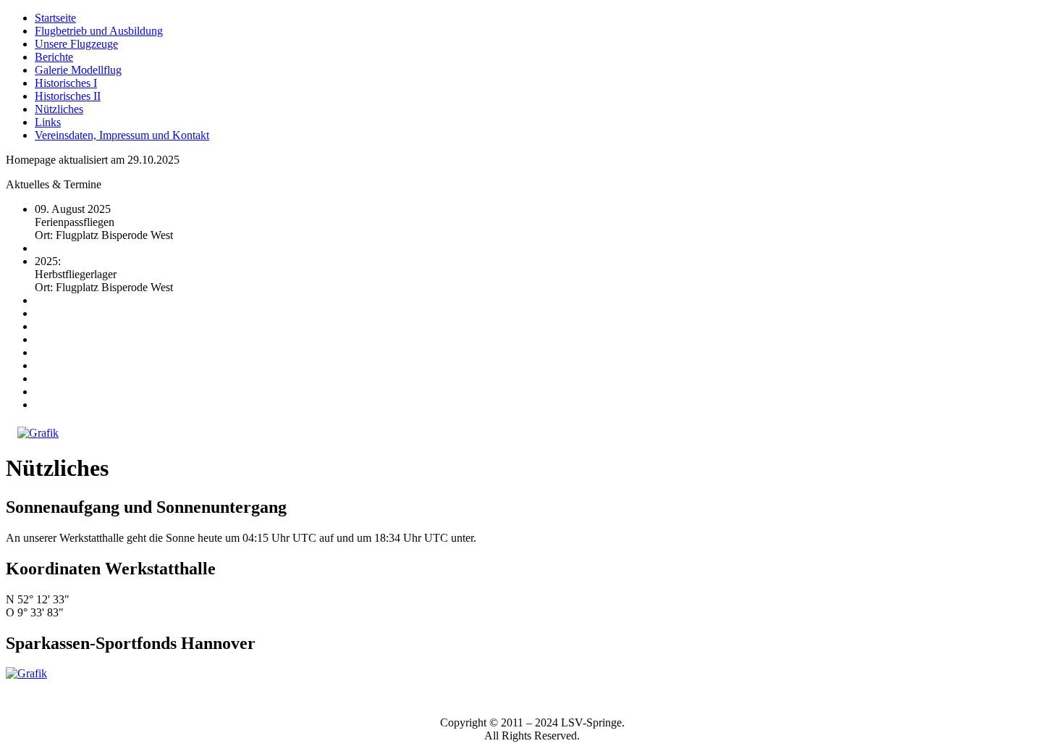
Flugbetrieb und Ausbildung (99, 31)
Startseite (55, 18)
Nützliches (59, 109)
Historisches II (68, 96)
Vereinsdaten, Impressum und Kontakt (122, 135)
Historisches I (66, 83)
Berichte (54, 57)
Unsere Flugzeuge (76, 44)
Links (48, 122)
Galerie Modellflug (78, 70)
